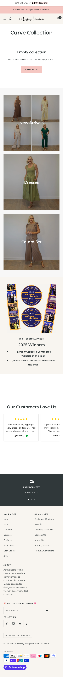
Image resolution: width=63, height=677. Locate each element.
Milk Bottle (44, 644)
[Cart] (58, 18)
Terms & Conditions (44, 550)
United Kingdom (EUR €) (16, 635)
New (6, 519)
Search (37, 524)
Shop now (31, 69)
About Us (39, 540)
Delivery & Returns (43, 529)
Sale (6, 556)
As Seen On (9, 545)
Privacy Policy (41, 545)
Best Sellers (10, 550)
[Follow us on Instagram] (13, 623)
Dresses (8, 535)
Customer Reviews (44, 519)
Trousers (8, 529)
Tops (6, 524)
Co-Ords (8, 540)
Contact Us (40, 535)
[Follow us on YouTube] (20, 623)
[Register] (47, 611)
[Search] (10, 18)
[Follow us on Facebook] (7, 623)
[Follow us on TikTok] (26, 623)
